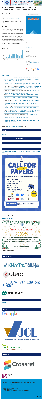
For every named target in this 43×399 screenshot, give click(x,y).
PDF (28, 37)
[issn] (8, 377)
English (3, 132)
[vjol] (21, 341)
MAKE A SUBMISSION (21, 138)
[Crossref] (19, 372)
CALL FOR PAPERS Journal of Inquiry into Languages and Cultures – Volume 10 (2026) (21, 152)
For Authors (4, 304)
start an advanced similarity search (14, 126)
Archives (7, 4)
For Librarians (4, 305)
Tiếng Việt (4, 134)
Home (3, 4)
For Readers (4, 302)
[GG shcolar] (9, 316)
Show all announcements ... (7, 253)
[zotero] (13, 277)
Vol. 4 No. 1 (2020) (13, 4)
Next (39, 124)
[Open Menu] (2, 1)
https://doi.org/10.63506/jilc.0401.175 (11, 18)
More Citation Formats (31, 64)
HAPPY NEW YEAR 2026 (7, 218)
